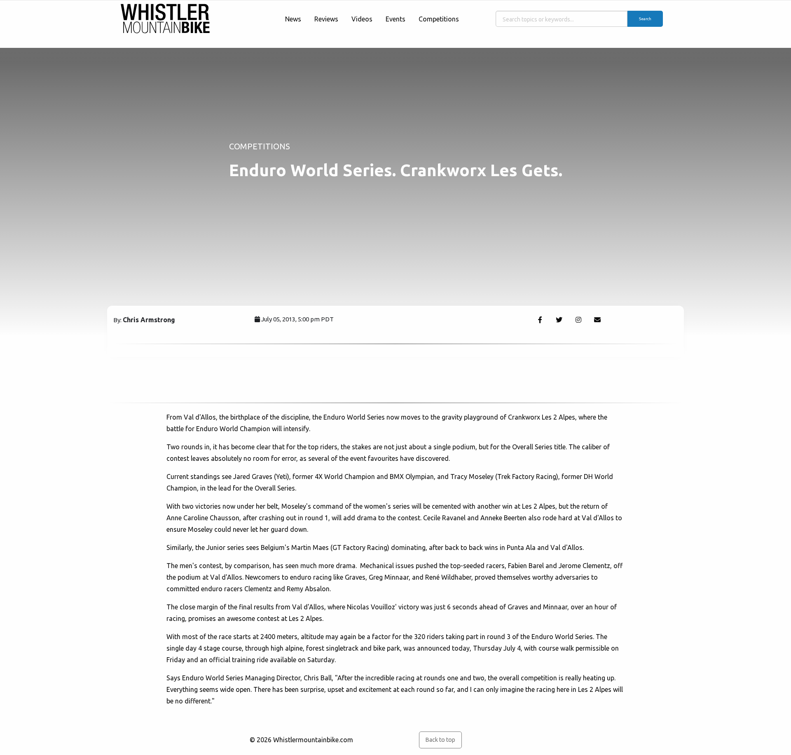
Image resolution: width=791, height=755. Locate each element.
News (293, 19)
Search (645, 19)
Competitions (439, 19)
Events (395, 19)
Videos (361, 19)
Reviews (326, 19)
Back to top (440, 739)
